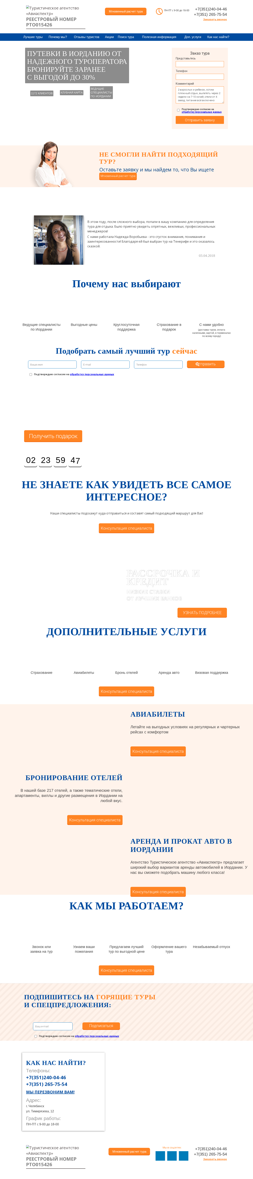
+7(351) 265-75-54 (210, 14)
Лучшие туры (33, 37)
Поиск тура (126, 37)
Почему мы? (58, 37)
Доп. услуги (192, 37)
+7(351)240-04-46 (211, 9)
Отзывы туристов (86, 37)
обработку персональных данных (202, 112)
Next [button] (227, 237)
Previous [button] (25, 237)
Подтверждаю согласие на (202, 110)
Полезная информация (159, 37)
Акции (109, 37)
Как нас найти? (218, 37)
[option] (126, 240)
